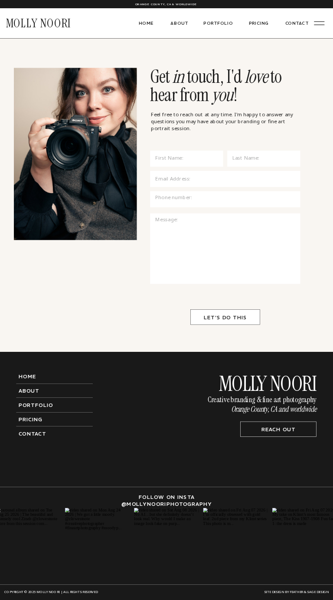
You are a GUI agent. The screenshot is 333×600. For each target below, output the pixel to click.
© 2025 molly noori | (43, 592)
